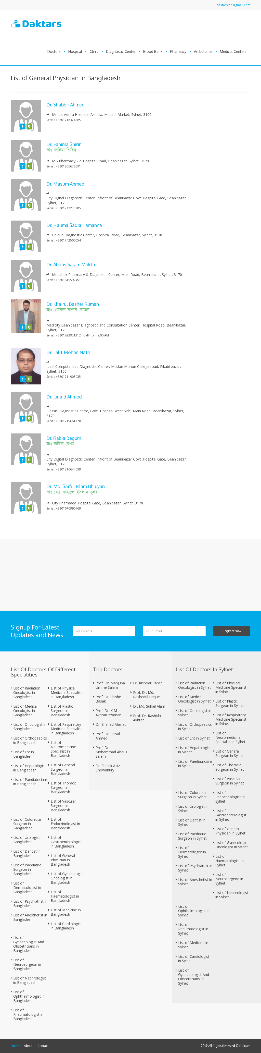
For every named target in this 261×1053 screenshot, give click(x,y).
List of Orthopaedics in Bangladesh (30, 740)
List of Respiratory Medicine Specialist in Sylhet (230, 719)
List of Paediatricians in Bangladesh (30, 781)
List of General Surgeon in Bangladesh (63, 769)
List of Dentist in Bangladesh (27, 853)
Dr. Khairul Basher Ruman (72, 304)
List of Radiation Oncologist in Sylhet (194, 685)
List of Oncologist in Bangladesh (29, 726)
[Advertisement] (223, 176)
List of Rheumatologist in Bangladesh (28, 1014)
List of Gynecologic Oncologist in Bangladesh (66, 878)
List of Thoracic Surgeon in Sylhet (229, 767)
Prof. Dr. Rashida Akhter (147, 717)
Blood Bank (152, 51)
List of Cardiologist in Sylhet (193, 958)
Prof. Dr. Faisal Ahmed (108, 736)
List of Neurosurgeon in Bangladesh (27, 964)
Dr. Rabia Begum (63, 438)
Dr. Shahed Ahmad (111, 724)
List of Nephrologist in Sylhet (231, 894)
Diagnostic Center (121, 51)
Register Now (232, 631)
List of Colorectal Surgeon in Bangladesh (27, 823)
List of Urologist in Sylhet (193, 808)
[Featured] (22, 126)
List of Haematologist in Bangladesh (65, 896)
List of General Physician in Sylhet (230, 831)
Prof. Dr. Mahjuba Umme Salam (110, 685)
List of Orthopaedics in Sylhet (195, 726)
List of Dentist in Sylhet (191, 822)
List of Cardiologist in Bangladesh (66, 926)
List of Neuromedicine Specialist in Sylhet (230, 737)
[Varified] (29, 126)
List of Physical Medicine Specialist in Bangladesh (66, 692)
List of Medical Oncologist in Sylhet (194, 699)
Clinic (94, 51)
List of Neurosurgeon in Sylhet (229, 878)
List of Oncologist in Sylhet (194, 712)
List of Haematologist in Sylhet (229, 860)
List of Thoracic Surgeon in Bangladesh (63, 787)
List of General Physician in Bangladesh (63, 859)
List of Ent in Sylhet (194, 738)
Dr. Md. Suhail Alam (149, 706)
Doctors (54, 51)
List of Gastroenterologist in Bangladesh (66, 841)
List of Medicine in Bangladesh (66, 912)
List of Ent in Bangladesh (23, 754)
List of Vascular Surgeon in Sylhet (229, 781)
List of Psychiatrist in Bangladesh (30, 903)
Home (15, 1046)
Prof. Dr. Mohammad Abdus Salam (111, 751)
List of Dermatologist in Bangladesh (27, 887)
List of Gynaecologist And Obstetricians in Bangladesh (28, 944)
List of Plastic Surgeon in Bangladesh (62, 710)
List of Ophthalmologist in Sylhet (194, 910)
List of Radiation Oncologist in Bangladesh (26, 692)
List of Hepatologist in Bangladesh (29, 768)
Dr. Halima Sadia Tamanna (74, 225)
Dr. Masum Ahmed (65, 184)
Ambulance (203, 51)
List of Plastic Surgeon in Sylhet (229, 703)
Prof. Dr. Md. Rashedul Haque (146, 694)
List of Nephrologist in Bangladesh (29, 980)
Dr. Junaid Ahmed (64, 397)
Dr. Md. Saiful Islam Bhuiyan (75, 486)
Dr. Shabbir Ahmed (65, 104)
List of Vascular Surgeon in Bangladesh (63, 805)
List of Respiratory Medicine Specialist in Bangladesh (66, 728)
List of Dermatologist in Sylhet (192, 851)
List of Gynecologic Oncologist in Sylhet (231, 844)
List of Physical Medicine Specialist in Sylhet (230, 687)
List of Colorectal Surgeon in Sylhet (192, 794)
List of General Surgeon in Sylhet (229, 753)
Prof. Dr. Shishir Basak (108, 699)
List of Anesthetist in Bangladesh (30, 917)
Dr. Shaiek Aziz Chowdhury (108, 768)
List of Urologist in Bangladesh (28, 839)
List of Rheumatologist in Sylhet (193, 928)
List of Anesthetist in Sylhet (195, 881)
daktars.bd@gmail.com (233, 5)
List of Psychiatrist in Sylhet (195, 868)
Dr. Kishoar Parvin (148, 683)
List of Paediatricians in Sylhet (195, 763)
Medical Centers (233, 51)
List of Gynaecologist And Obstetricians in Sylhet (193, 976)
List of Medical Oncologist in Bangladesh (25, 710)
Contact (42, 1046)
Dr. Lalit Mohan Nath (68, 352)
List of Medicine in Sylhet (193, 944)
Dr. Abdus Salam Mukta (70, 264)
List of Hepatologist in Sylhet (194, 749)
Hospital (75, 51)
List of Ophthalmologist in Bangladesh (29, 996)
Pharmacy (178, 51)
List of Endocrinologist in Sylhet (230, 796)
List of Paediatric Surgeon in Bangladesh (27, 869)
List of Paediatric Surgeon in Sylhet (192, 836)
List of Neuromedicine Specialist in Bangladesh (63, 749)
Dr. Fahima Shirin (64, 144)
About (28, 1046)
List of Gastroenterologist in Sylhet (230, 814)
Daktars (244, 1046)
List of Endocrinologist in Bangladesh (65, 823)
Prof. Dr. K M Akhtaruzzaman (108, 712)
